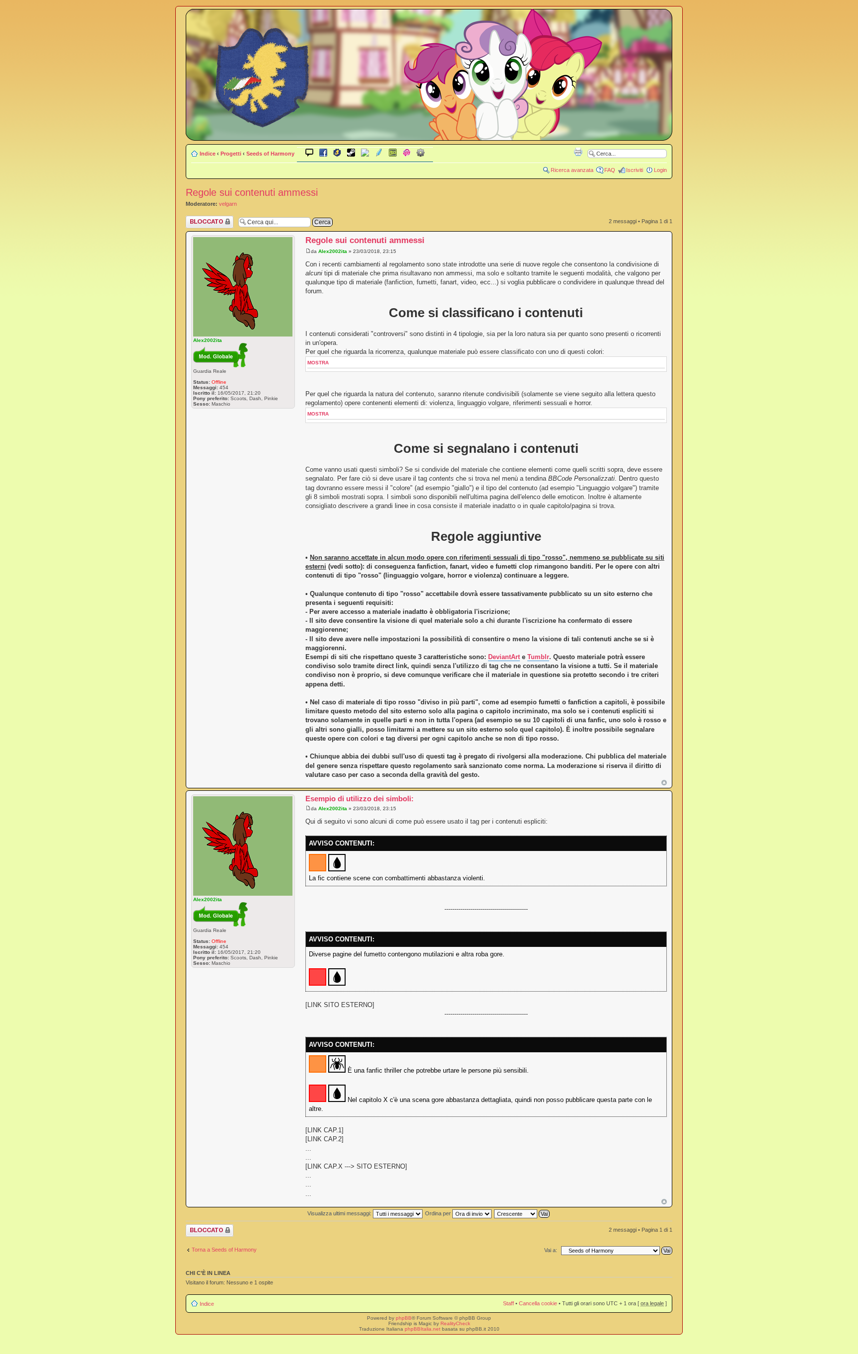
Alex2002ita (332, 251)
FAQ (609, 170)
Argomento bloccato (199, 222)
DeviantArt (504, 657)
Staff (508, 1303)
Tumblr (538, 657)
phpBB (404, 1318)
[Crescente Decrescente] (522, 1213)
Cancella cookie (538, 1303)
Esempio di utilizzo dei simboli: (359, 798)
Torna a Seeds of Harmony (224, 1250)
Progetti (230, 154)
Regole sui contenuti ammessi (252, 192)
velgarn (228, 204)
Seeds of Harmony (270, 154)
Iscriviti (634, 170)
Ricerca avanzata (572, 170)
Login (660, 170)
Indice (207, 154)
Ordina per (438, 1213)
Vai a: (550, 1250)
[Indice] (429, 133)
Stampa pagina (577, 151)
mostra (318, 362)
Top (664, 782)
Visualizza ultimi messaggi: (340, 1213)
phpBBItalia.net (422, 1329)
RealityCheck (455, 1323)
